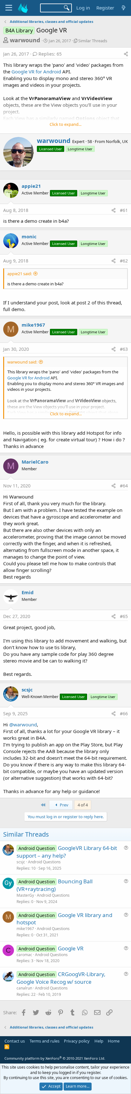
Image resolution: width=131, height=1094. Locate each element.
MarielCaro (35, 462)
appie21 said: (19, 273)
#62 (124, 261)
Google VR (71, 948)
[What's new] (123, 8)
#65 (124, 616)
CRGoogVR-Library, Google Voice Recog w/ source (61, 977)
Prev (63, 805)
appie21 (31, 186)
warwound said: (22, 362)
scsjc (27, 689)
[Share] (126, 54)
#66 (124, 713)
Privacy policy (77, 1041)
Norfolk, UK (117, 141)
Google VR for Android (36, 71)
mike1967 (33, 325)
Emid (28, 592)
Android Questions (44, 862)
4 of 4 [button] (83, 805)
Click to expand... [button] (65, 124)
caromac (24, 954)
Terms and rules (44, 1041)
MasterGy (25, 895)
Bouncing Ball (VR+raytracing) (55, 885)
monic (29, 236)
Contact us (14, 1041)
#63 (124, 349)
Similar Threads (92, 41)
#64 (124, 486)
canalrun (24, 988)
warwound (25, 40)
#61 (124, 210)
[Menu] (8, 8)
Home (114, 1041)
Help (98, 1041)
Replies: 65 (50, 54)
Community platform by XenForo (54, 1058)
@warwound (23, 724)
